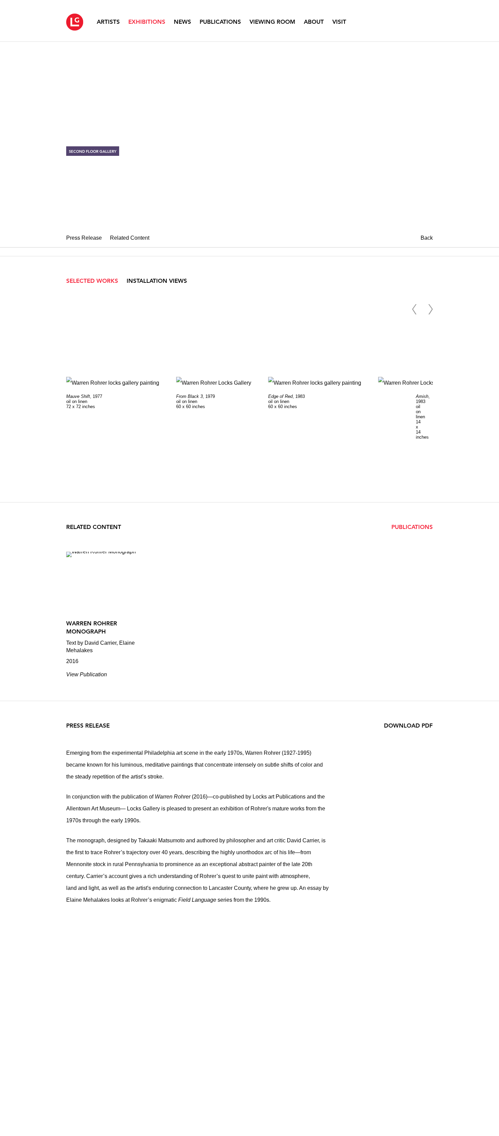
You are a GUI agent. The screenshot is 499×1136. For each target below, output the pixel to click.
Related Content (129, 238)
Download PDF (408, 725)
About (314, 21)
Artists (108, 21)
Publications (220, 21)
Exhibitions (146, 21)
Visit (339, 21)
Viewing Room (272, 21)
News (182, 21)
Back (427, 238)
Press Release (84, 238)
